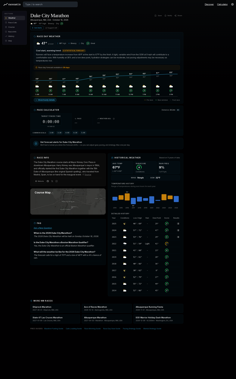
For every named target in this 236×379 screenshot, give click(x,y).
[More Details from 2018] (115, 263)
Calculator (222, 4)
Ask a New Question (43, 228)
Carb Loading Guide (74, 329)
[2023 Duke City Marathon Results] (175, 237)
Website (41, 181)
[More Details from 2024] (115, 230)
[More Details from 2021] (115, 250)
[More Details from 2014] (115, 290)
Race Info (12, 32)
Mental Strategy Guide (152, 329)
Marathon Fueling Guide (53, 329)
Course (11, 27)
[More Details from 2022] (115, 243)
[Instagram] (56, 181)
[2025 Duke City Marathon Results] (175, 223)
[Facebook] (48, 181)
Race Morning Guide (92, 329)
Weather (12, 18)
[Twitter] (52, 181)
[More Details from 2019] (115, 257)
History (11, 36)
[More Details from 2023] (115, 237)
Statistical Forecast (75, 50)
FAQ (10, 41)
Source (88, 174)
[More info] (114, 119)
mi (178, 110)
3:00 (51, 133)
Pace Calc (12, 22)
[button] (106, 143)
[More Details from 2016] (115, 277)
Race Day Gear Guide (111, 329)
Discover (209, 4)
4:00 (67, 133)
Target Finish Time (51, 116)
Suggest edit (52, 28)
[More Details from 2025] (115, 223)
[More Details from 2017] (115, 270)
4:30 (75, 133)
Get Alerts (38, 28)
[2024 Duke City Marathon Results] (175, 230)
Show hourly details (46, 100)
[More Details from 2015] (115, 283)
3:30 (59, 133)
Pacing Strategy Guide (132, 329)
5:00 (83, 133)
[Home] (12, 4)
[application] (145, 199)
